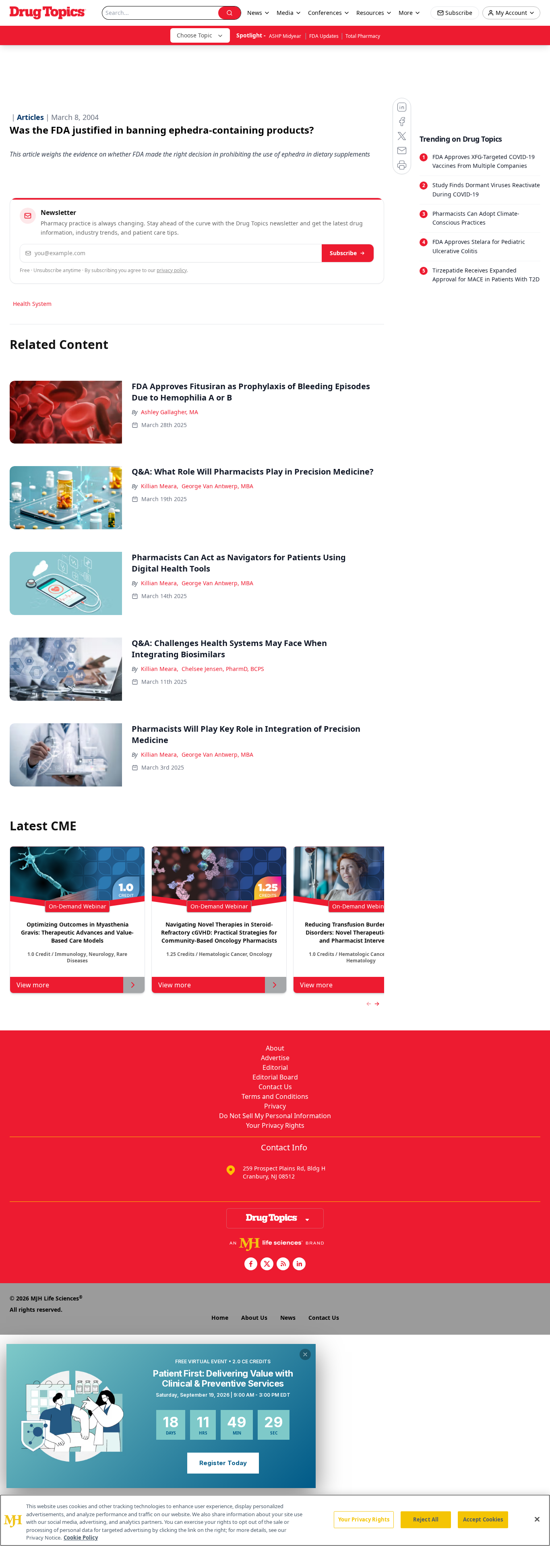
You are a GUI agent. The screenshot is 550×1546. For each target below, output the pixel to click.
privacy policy (172, 270)
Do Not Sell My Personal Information (275, 1115)
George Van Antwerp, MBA (217, 486)
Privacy (275, 1106)
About (275, 1048)
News (288, 1317)
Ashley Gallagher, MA (169, 412)
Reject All (425, 1519)
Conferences (325, 13)
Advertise (275, 1057)
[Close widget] (305, 1354)
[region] (275, 1520)
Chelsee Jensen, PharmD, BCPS (223, 669)
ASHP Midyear (285, 36)
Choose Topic (194, 35)
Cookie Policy (81, 1537)
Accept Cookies (483, 1519)
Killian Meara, (159, 486)
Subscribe (343, 253)
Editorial (275, 1067)
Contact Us (275, 1086)
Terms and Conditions (275, 1096)
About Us (254, 1317)
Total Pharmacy (362, 36)
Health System (32, 304)
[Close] (537, 1519)
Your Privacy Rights (275, 1125)
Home (219, 1317)
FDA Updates (324, 36)
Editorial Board (275, 1077)
